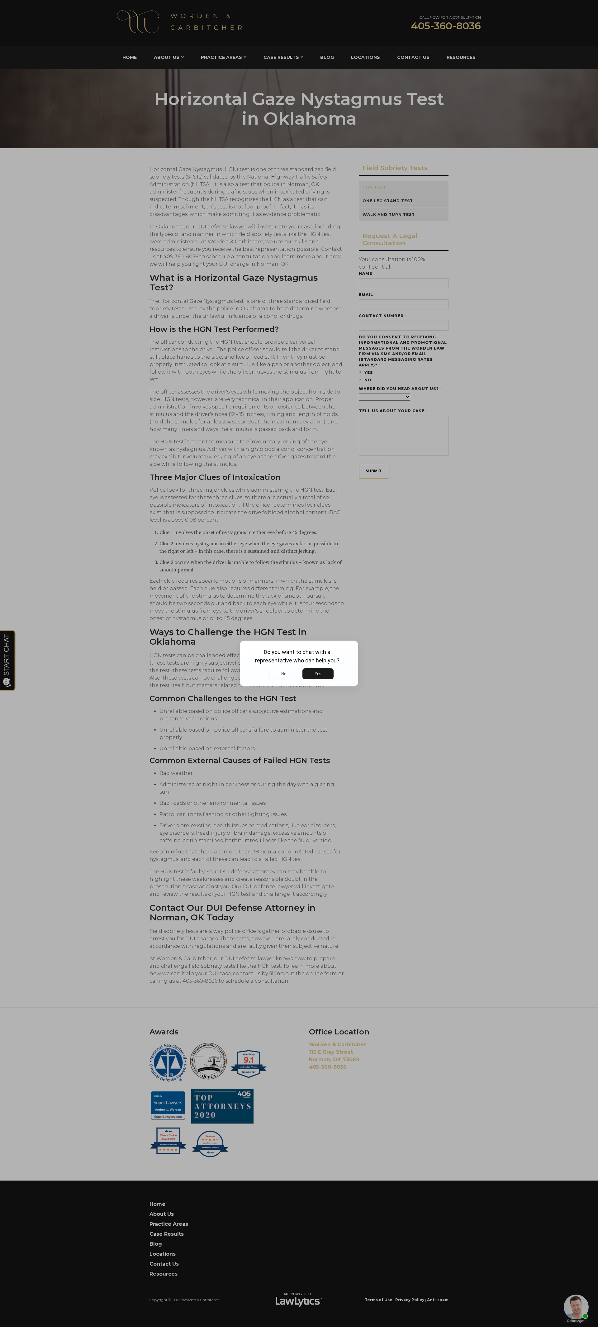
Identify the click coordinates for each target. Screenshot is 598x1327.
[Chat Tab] (299, 663)
